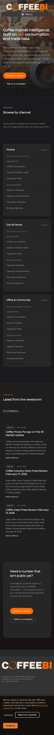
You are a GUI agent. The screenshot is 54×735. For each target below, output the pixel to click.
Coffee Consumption (27, 166)
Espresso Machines (27, 190)
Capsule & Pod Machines (27, 196)
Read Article (12, 458)
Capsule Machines (27, 346)
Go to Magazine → (11, 411)
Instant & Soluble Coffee (27, 172)
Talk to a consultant (16, 84)
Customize (8, 715)
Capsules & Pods (27, 178)
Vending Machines (27, 283)
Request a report (15, 75)
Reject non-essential (27, 715)
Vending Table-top (27, 208)
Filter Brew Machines (27, 202)
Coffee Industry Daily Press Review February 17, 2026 (27, 472)
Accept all (10, 725)
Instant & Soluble (27, 323)
